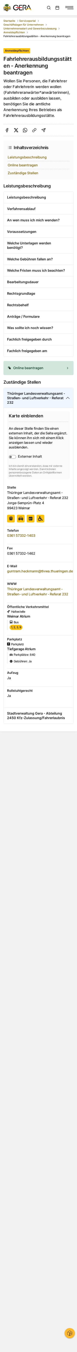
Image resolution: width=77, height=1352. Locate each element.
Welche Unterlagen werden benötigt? (29, 245)
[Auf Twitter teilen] (16, 130)
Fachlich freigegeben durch (29, 339)
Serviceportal (27, 20)
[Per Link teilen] (34, 130)
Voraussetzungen (21, 231)
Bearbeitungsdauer (22, 282)
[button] (38, 368)
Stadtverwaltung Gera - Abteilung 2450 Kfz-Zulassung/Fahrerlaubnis (36, 715)
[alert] (38, 368)
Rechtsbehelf (18, 305)
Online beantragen (23, 165)
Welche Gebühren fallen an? (30, 259)
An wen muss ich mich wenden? (33, 220)
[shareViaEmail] (43, 130)
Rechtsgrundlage (21, 293)
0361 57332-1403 (21, 535)
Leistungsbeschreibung (27, 157)
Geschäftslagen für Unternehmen (23, 24)
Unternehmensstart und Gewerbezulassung (29, 28)
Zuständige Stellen (23, 173)
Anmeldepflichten (14, 32)
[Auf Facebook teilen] (6, 130)
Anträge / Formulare (23, 316)
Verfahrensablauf (21, 209)
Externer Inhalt (30, 456)
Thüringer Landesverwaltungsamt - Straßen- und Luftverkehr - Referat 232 (36, 398)
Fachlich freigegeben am (27, 351)
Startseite (9, 20)
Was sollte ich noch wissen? (30, 328)
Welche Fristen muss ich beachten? (36, 270)
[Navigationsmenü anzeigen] (69, 7)
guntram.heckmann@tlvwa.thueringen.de (40, 571)
